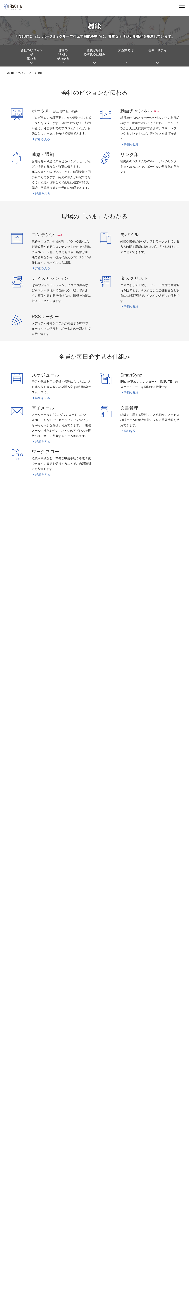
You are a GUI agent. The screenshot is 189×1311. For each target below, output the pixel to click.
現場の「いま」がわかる (63, 54)
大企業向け (126, 50)
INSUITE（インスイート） (19, 73)
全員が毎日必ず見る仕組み (94, 52)
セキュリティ (157, 50)
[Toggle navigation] (182, 7)
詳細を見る (42, 139)
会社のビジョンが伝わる (31, 54)
